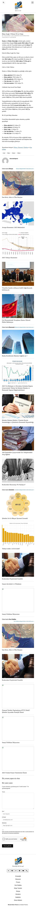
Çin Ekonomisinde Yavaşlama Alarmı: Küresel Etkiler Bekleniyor (16, 321)
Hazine (13, 153)
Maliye (18, 153)
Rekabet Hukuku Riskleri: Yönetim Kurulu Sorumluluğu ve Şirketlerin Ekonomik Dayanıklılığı (18, 421)
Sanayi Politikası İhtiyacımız (11, 614)
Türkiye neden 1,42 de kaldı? (11, 548)
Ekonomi (20, 147)
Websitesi (4, 823)
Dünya (15, 147)
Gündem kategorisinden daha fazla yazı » (24, 489)
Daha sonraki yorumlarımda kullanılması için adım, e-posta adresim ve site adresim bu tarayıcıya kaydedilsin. (18, 832)
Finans (18, 882)
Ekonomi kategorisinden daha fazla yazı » (24, 327)
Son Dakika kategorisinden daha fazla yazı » (24, 621)
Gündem (25, 147)
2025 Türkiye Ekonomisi (9, 257)
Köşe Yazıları (18, 888)
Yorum (3, 791)
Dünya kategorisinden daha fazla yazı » (25, 168)
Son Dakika (18, 885)
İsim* (3, 811)
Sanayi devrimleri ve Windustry (11, 584)
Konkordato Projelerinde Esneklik (12, 579)
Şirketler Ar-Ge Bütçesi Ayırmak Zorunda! (15, 518)
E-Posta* (4, 817)
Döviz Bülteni (18, 900)
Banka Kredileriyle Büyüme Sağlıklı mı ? (14, 356)
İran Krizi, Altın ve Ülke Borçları (12, 197)
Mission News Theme (13, 904)
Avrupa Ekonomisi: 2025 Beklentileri (13, 227)
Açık (4, 153)
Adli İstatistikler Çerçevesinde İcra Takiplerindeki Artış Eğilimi (17, 453)
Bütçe (8, 153)
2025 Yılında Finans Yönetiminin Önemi (14, 773)
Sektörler (18, 897)
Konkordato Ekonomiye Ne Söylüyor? (13, 484)
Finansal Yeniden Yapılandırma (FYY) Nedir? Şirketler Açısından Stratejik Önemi (16, 711)
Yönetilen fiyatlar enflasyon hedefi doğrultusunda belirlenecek (17, 289)
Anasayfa (18, 876)
